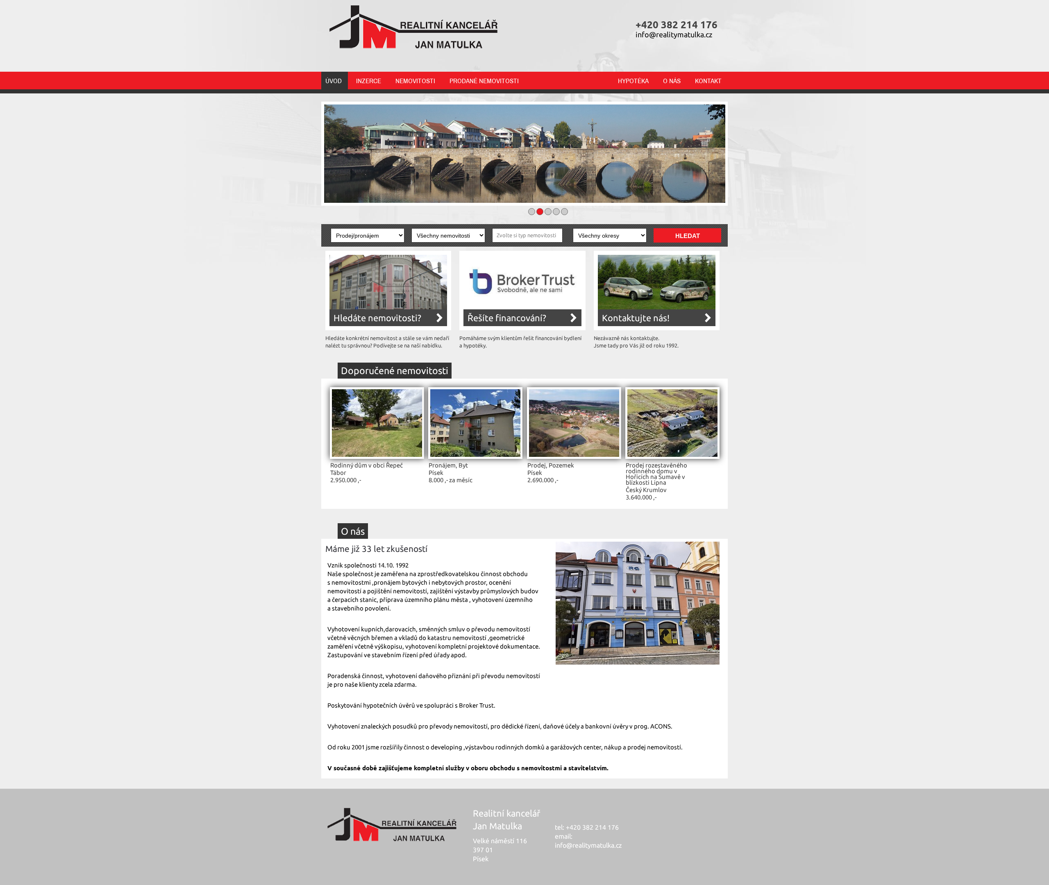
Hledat (687, 235)
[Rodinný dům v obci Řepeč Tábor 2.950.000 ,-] (377, 457)
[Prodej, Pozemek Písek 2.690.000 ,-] (574, 457)
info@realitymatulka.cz (674, 34)
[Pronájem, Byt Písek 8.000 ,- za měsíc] (475, 457)
